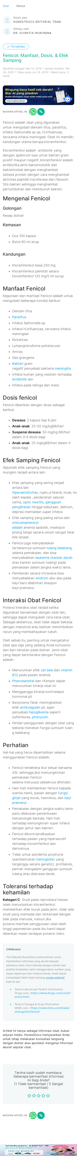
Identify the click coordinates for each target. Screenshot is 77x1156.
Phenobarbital (23, 681)
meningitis (63, 368)
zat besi (47, 670)
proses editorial (55, 977)
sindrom (42, 578)
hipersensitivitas (25, 492)
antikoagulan (30, 707)
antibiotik (19, 379)
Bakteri (17, 364)
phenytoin (40, 717)
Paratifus (19, 317)
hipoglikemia (39, 712)
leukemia (42, 558)
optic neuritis (33, 502)
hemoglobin (45, 859)
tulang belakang (59, 548)
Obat (6, 5)
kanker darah (62, 558)
